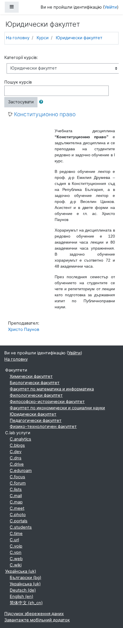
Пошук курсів (18, 82)
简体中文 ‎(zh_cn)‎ (26, 602)
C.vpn (15, 552)
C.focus (17, 476)
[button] (42, 102)
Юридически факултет (79, 37)
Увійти (110, 7)
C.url (14, 539)
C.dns (15, 458)
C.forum (18, 483)
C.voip (16, 546)
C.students (21, 527)
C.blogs (17, 445)
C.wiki (15, 565)
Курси (43, 37)
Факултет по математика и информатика (52, 389)
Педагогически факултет (35, 420)
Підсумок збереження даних (34, 613)
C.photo (18, 514)
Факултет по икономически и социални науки (57, 407)
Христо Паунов (23, 329)
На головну (17, 37)
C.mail (16, 495)
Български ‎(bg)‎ (25, 577)
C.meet (17, 508)
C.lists (16, 489)
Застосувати (21, 101)
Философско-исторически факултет (47, 401)
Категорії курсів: (21, 57)
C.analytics (20, 439)
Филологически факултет (36, 395)
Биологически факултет (34, 382)
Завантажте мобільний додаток (37, 620)
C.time (16, 533)
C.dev (15, 451)
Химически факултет (31, 376)
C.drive (17, 464)
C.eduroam (21, 470)
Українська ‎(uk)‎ (20, 571)
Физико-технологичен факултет (43, 426)
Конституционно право (45, 114)
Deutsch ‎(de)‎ (23, 590)
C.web (16, 558)
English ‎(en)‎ (21, 596)
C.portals (18, 521)
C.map (16, 502)
